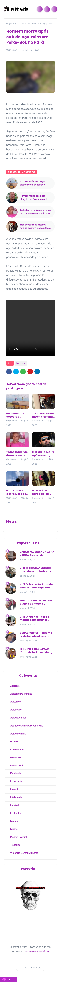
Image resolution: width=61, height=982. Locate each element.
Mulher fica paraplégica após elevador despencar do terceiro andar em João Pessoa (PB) (43, 492)
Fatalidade (25, 24)
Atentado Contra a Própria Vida (26, 725)
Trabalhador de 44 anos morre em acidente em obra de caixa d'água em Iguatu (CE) (35, 212)
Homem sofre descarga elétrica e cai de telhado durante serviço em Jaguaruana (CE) (32, 183)
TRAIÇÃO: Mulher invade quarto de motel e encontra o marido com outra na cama (36, 602)
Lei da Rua (15, 813)
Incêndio (14, 789)
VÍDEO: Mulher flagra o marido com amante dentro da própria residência (34, 618)
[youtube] (31, 959)
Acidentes (15, 701)
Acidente (15, 685)
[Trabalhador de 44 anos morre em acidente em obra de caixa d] (12, 212)
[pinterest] (30, 371)
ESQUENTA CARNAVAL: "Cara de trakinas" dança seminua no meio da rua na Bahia (37, 651)
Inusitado (15, 805)
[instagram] (25, 959)
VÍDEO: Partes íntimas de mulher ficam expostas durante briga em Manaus (37, 586)
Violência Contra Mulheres (24, 853)
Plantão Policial (18, 837)
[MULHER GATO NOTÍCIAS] (16, 9)
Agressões (16, 709)
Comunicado (17, 749)
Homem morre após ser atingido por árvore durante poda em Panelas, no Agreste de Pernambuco (35, 197)
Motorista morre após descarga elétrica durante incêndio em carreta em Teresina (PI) (43, 453)
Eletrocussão (17, 765)
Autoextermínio (18, 733)
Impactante (16, 781)
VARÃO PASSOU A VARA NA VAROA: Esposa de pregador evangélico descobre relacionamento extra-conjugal (37, 553)
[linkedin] (37, 371)
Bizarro (14, 741)
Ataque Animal (18, 717)
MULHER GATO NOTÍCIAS (37, 951)
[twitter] (16, 371)
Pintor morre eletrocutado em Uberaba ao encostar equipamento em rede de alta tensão (17, 492)
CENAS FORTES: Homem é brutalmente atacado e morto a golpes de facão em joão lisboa (36, 634)
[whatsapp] (23, 371)
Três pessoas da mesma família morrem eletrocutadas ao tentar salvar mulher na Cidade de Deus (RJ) (35, 226)
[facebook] (9, 371)
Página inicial (12, 24)
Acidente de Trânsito (21, 693)
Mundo (14, 829)
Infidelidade (16, 797)
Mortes (14, 821)
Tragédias (15, 845)
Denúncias (15, 757)
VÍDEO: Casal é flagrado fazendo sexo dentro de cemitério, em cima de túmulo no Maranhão (35, 569)
